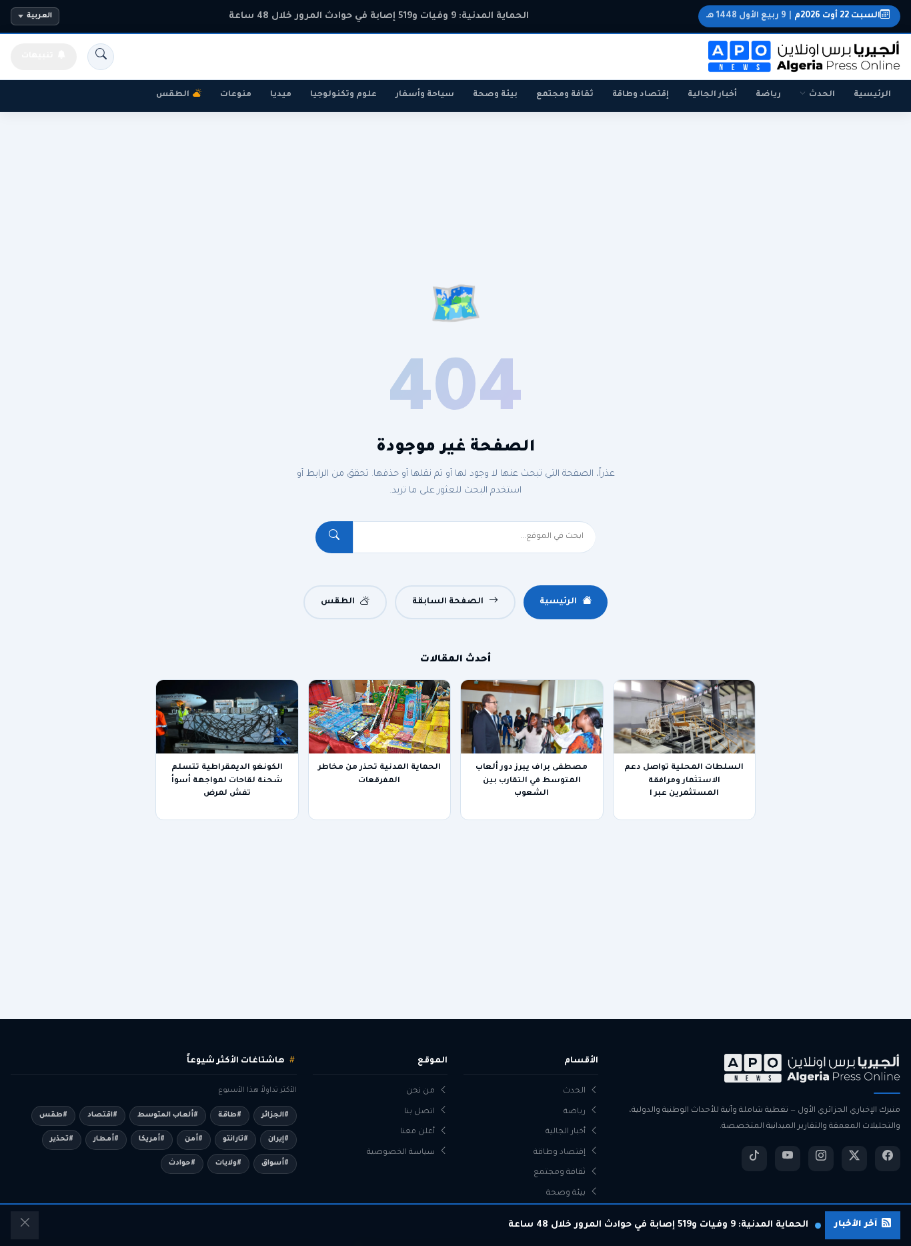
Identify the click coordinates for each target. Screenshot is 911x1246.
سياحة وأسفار (424, 94)
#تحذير (61, 1139)
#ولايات (228, 1163)
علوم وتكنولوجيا (343, 94)
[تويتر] (854, 1158)
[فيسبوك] (887, 1158)
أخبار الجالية (712, 94)
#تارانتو (235, 1139)
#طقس (53, 1115)
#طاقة (229, 1115)
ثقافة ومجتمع (565, 94)
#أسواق (275, 1163)
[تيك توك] (754, 1158)
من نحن (420, 1091)
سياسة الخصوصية (401, 1153)
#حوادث (182, 1163)
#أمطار (106, 1139)
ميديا (280, 94)
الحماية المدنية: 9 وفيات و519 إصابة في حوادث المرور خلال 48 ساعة (379, 16)
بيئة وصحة (495, 94)
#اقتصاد (102, 1115)
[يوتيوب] (787, 1158)
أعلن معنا (417, 1132)
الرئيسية (872, 94)
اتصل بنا (419, 1112)
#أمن (194, 1139)
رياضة (768, 94)
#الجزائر (275, 1115)
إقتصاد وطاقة (640, 94)
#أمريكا (152, 1139)
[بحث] (100, 56)
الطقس (172, 94)
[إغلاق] (25, 1225)
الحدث (822, 94)
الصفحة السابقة (448, 602)
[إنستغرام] (821, 1158)
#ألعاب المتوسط (167, 1115)
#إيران (278, 1139)
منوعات (235, 94)
